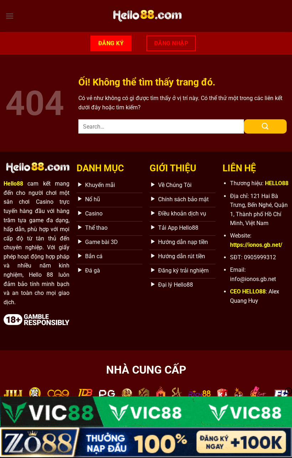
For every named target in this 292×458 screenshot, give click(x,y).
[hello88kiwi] (146, 16)
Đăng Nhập (171, 43)
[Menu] (9, 16)
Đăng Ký (111, 43)
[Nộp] (265, 126)
